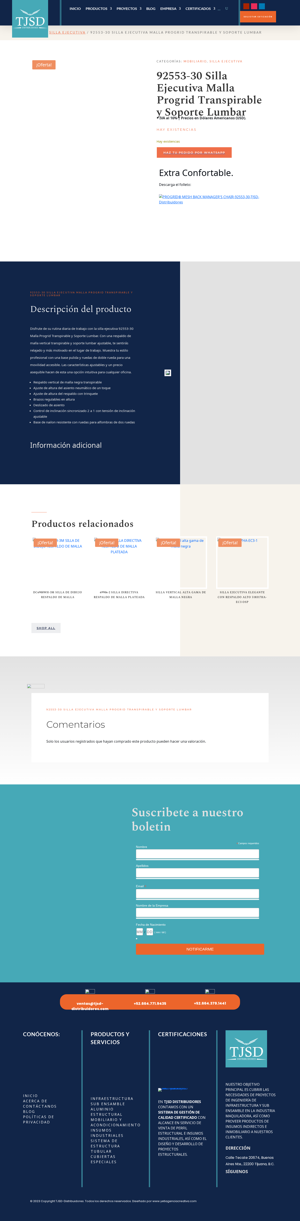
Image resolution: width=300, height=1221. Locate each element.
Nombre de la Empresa (152, 905)
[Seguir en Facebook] (270, 6)
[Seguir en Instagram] (254, 6)
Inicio (75, 9)
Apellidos (142, 865)
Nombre (141, 847)
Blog (150, 9)
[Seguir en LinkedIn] (262, 6)
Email (141, 886)
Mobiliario (195, 61)
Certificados (198, 9)
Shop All (46, 628)
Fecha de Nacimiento (151, 924)
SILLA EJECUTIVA (67, 32)
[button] (213, 152)
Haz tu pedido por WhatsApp (194, 152)
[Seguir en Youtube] (246, 6)
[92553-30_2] (168, 372)
